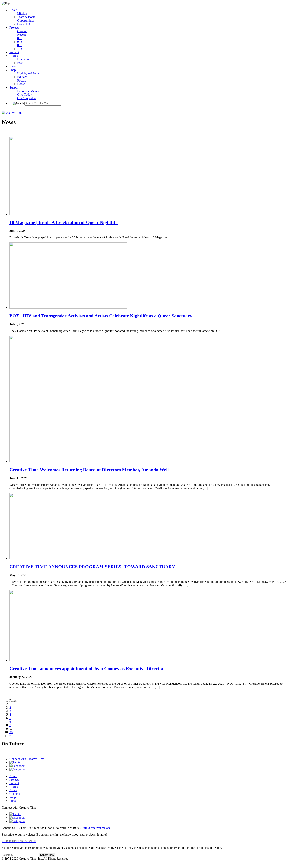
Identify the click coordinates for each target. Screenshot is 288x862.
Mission (22, 13)
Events (13, 55)
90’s (19, 41)
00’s (19, 38)
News (13, 66)
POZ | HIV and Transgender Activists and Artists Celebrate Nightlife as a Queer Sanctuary (100, 315)
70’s (19, 48)
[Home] (12, 112)
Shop (12, 70)
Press (12, 800)
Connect (14, 793)
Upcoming (23, 59)
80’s (19, 45)
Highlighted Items (28, 73)
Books (21, 84)
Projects (14, 27)
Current (22, 31)
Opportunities (25, 20)
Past (19, 62)
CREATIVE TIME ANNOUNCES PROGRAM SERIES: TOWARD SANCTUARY (92, 566)
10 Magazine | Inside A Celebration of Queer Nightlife (63, 222)
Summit (14, 52)
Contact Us (24, 24)
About (13, 10)
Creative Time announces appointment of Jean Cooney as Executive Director (86, 668)
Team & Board (26, 17)
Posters (21, 80)
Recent (21, 34)
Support (14, 87)
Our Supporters (26, 98)
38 (11, 732)
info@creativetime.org (96, 827)
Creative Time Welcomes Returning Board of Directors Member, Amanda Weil (89, 469)
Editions (22, 77)
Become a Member (29, 91)
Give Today (24, 94)
